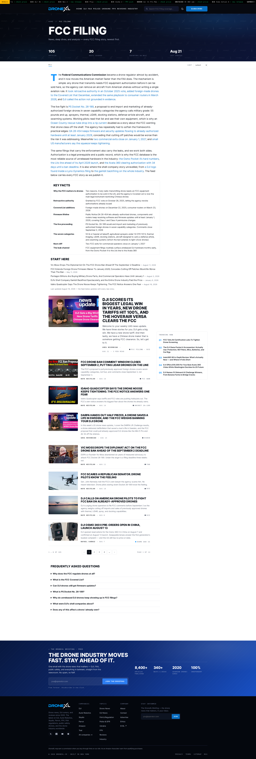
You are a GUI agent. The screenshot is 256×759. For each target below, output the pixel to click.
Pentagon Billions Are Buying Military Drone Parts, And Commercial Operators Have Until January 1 (97, 276)
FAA (90, 9)
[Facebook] (56, 734)
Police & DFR (105, 721)
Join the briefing (115, 681)
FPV (114, 9)
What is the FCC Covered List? (68, 579)
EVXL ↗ (123, 726)
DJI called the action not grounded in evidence (89, 99)
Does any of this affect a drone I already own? (76, 609)
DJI (85, 9)
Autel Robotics (85, 713)
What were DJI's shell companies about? (73, 603)
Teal (80, 730)
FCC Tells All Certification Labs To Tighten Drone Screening (181, 341)
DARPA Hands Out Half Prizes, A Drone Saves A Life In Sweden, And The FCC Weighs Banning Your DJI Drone (114, 418)
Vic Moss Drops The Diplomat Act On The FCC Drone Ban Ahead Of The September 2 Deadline (95, 265)
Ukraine (106, 9)
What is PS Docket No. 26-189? (68, 591)
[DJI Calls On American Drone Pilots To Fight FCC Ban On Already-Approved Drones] (63, 505)
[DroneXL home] (59, 9)
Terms (188, 754)
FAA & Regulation (107, 717)
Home (79, 9)
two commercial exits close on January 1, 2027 (120, 139)
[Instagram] (68, 734)
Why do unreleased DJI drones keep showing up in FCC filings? (85, 597)
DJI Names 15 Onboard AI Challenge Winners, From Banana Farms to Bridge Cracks (183, 373)
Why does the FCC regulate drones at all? (74, 573)
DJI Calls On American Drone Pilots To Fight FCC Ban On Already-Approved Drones (113, 500)
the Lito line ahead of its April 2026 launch (74, 162)
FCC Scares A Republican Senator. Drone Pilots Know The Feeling (111, 476)
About (122, 708)
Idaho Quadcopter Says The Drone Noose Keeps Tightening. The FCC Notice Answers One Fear (96, 284)
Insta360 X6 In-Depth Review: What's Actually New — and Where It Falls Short (183, 358)
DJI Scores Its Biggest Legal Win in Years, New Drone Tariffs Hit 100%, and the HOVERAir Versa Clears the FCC (125, 310)
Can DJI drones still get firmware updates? (74, 585)
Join (176, 716)
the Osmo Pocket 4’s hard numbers (139, 158)
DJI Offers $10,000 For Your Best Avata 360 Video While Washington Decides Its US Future (183, 366)
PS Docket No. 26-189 (81, 106)
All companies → (85, 735)
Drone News (105, 708)
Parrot (81, 721)
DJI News (103, 713)
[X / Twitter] (51, 734)
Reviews (121, 9)
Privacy (179, 754)
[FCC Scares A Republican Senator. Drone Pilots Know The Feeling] (63, 481)
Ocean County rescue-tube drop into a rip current (79, 122)
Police (97, 9)
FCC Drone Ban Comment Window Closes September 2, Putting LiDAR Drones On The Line (115, 363)
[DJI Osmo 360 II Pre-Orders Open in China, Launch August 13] (63, 531)
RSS (205, 754)
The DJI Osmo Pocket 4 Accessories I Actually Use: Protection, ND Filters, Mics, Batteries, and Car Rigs (183, 349)
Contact (123, 713)
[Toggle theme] (182, 8)
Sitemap (197, 754)
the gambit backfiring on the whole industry (119, 171)
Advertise (124, 717)
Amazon (82, 726)
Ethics (122, 721)
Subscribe (196, 9)
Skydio (81, 717)
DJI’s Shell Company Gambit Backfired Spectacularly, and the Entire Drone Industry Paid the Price (96, 280)
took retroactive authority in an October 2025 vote (97, 91)
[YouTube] (62, 734)
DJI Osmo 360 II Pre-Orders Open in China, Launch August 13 (110, 526)
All (50, 65)
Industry (133, 9)
